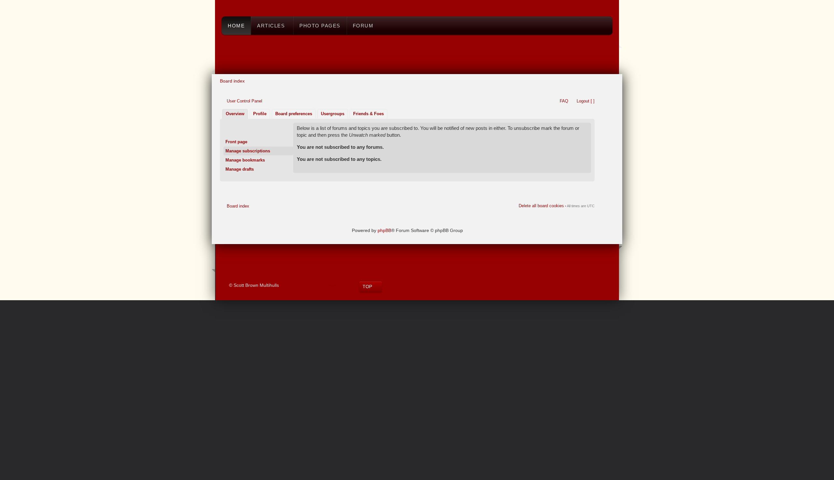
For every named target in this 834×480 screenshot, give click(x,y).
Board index (232, 81)
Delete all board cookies (541, 205)
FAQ (564, 101)
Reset (333, 285)
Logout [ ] (586, 101)
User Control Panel (244, 101)
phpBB (384, 230)
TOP (367, 286)
